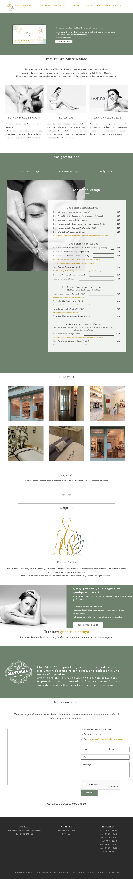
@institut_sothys (74, 632)
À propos (46, 5)
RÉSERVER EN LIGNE (89, 625)
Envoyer (89, 792)
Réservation (103, 5)
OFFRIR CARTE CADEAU (64, 41)
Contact (117, 5)
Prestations (60, 5)
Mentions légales (109, 872)
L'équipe (88, 5)
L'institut (75, 5)
